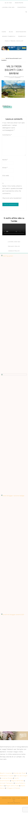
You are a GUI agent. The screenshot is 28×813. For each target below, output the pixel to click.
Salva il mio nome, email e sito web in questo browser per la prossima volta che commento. (12, 189)
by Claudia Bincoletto (14, 802)
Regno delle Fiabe (12, 785)
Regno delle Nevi (17, 780)
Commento (7, 135)
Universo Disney (7, 778)
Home (3, 58)
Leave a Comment (14, 77)
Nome (5, 159)
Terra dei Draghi (22, 775)
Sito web (5, 175)
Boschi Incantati (6, 773)
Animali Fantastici (7, 783)
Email (5, 167)
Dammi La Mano (14, 21)
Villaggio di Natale (13, 788)
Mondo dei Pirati (20, 773)
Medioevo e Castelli (7, 775)
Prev (6, 106)
